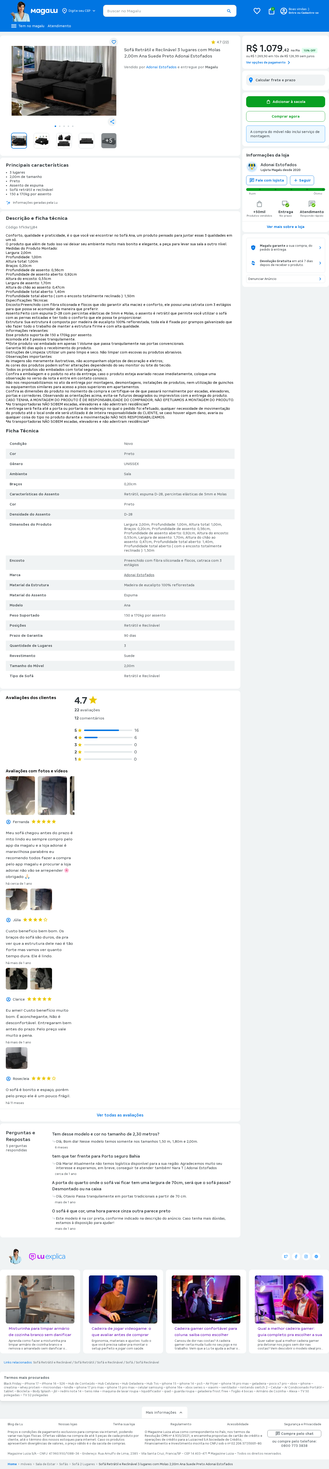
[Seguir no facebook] (296, 1256)
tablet (9, 1391)
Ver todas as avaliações (120, 1115)
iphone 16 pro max (235, 1383)
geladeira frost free (212, 1391)
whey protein (30, 1387)
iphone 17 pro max (90, 1387)
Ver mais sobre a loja (285, 227)
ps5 (200, 1383)
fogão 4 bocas (242, 1391)
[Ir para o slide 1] (55, 126)
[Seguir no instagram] (306, 1256)
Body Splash (42, 1391)
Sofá (129, 1362)
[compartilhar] (112, 121)
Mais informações (161, 1412)
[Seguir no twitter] (286, 1256)
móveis (26, 1464)
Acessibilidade (238, 1424)
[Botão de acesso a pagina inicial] (33, 11)
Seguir (305, 180)
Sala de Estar (45, 1464)
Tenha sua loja (124, 1424)
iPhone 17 (32, 1383)
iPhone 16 (49, 1383)
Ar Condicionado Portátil (303, 1387)
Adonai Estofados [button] (161, 67)
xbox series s (195, 1387)
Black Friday (12, 1383)
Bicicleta (23, 1391)
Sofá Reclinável (147, 1362)
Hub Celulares (108, 1383)
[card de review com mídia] (20, 795)
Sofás (63, 1464)
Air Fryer (212, 1383)
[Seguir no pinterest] (316, 1256)
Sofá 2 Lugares (83, 1464)
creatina (10, 1387)
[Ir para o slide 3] (64, 126)
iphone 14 (186, 1383)
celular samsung (150, 1387)
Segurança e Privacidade (302, 1424)
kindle (68, 1387)
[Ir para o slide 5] (72, 126)
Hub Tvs (153, 1383)
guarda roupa (184, 1391)
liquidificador (151, 1391)
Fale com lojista (270, 180)
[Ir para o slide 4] (68, 126)
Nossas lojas (68, 1424)
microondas (52, 1387)
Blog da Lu (15, 1424)
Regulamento (181, 1424)
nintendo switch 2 (254, 1387)
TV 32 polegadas (35, 1395)
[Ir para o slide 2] (59, 126)
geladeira (259, 1383)
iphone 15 (169, 1383)
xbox (293, 1383)
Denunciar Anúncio (262, 279)
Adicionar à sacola (289, 102)
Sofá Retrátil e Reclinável (52, 1362)
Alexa (293, 1391)
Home (12, 1464)
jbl (55, 1391)
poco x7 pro (278, 1383)
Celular (276, 1387)
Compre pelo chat (297, 1434)
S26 (62, 1383)
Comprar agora (286, 116)
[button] (229, 11)
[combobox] (170, 11)
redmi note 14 (70, 1391)
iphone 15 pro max (121, 1387)
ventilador (229, 1387)
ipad (167, 1391)
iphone (305, 1383)
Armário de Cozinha (271, 1391)
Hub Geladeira (133, 1383)
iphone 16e (174, 1387)
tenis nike (92, 1391)
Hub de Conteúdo (81, 1383)
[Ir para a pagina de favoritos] (257, 11)
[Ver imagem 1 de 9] (64, 80)
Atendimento (59, 26)
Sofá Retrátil (84, 1362)
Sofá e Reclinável (110, 1362)
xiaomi (213, 1387)
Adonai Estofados (139, 575)
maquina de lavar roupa (120, 1391)
